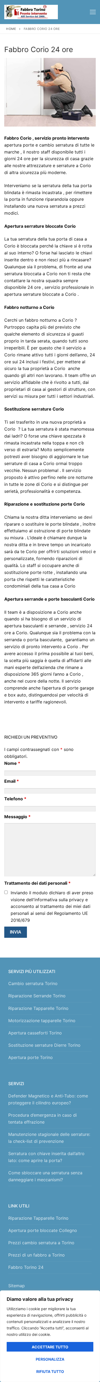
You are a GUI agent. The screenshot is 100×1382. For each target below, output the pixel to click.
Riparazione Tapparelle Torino (38, 1008)
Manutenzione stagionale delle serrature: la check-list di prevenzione (49, 1138)
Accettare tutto (50, 1347)
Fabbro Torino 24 (25, 1267)
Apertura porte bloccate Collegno (42, 1230)
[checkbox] (6, 892)
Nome (12, 763)
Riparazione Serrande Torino (37, 995)
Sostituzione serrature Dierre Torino (44, 1045)
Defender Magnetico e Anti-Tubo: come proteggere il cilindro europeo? (48, 1099)
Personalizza (50, 1359)
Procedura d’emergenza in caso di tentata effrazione (42, 1118)
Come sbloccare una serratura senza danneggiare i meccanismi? (45, 1176)
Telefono (15, 798)
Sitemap (17, 1285)
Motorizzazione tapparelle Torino (41, 1020)
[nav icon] (93, 12)
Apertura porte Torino (30, 1057)
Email (11, 781)
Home (11, 29)
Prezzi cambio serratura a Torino (41, 1242)
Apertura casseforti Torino (35, 1032)
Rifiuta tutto (50, 1371)
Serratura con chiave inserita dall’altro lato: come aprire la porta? (46, 1157)
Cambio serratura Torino (33, 983)
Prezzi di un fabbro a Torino (36, 1255)
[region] (50, 1336)
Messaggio (17, 816)
